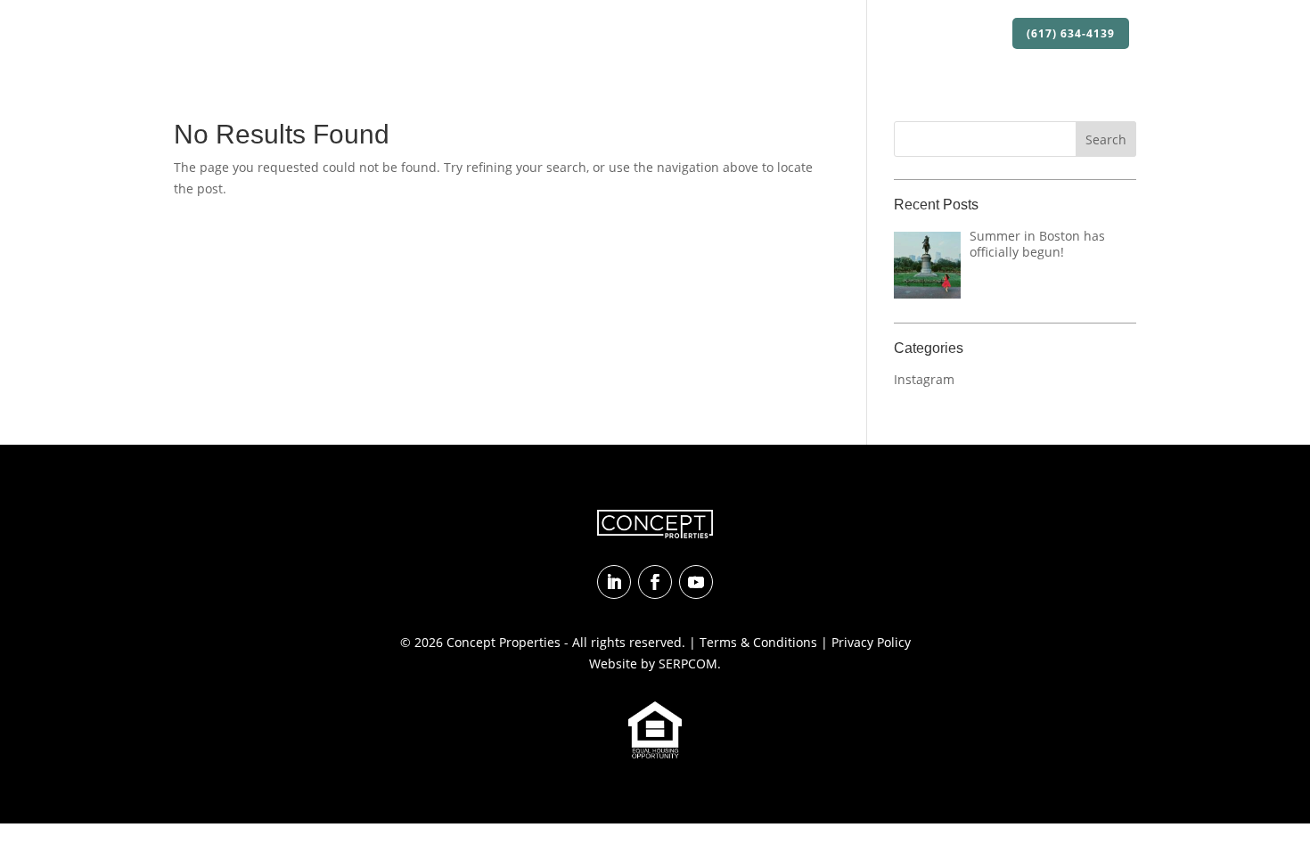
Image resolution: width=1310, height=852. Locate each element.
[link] (254, 33)
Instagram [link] (924, 379)
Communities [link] (824, 34)
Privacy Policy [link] (871, 642)
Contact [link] (970, 34)
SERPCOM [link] (688, 663)
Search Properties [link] (707, 34)
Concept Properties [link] (503, 642)
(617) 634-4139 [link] (1071, 33)
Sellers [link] (904, 34)
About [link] (595, 34)
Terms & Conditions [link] (758, 642)
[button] (1106, 139)
